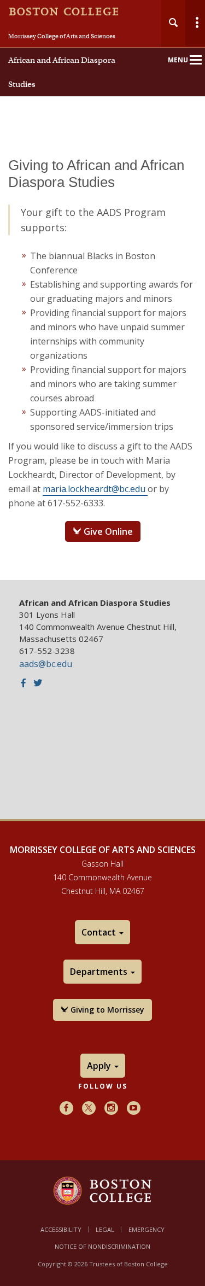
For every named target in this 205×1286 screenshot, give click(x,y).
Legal (105, 1229)
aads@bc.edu (45, 664)
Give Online (107, 531)
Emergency (146, 1229)
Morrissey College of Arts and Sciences (61, 36)
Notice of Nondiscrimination (102, 1246)
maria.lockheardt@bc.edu (95, 489)
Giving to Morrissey (106, 1009)
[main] (102, 361)
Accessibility (60, 1229)
